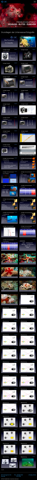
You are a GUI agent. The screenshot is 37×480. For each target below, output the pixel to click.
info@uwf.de (32, 475)
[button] (3, 15)
